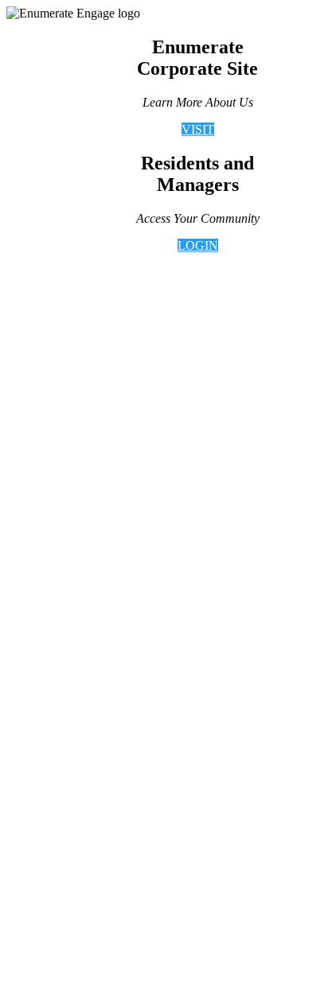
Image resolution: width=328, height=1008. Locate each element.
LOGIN (198, 245)
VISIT (198, 129)
